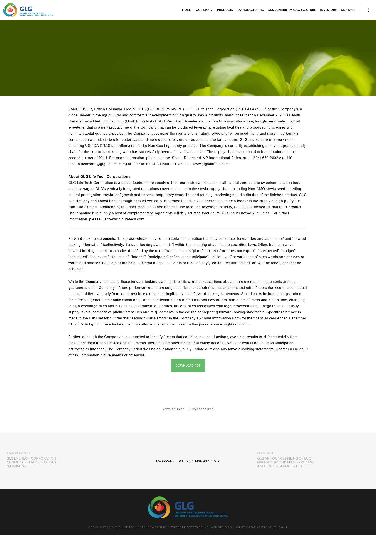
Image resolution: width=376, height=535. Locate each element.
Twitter (184, 460)
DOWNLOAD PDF (187, 365)
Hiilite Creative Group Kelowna (261, 527)
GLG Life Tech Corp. (164, 34)
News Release (173, 409)
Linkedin (202, 460)
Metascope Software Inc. (189, 527)
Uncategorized (201, 409)
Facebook (164, 460)
